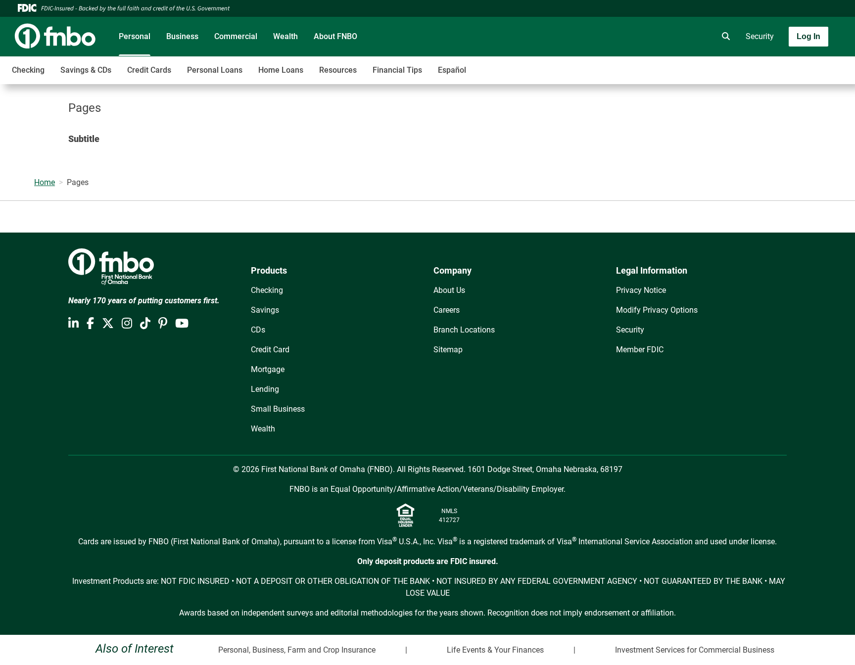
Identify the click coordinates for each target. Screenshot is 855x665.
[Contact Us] (668, 37)
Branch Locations (464, 329)
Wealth (285, 36)
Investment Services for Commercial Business (694, 650)
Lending (265, 389)
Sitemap (448, 349)
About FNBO (335, 36)
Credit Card (270, 349)
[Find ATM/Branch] (641, 37)
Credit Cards (149, 70)
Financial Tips (397, 70)
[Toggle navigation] (777, 64)
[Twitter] (108, 324)
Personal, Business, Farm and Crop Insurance (297, 650)
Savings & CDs (85, 70)
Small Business (278, 409)
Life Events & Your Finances (495, 650)
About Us (449, 290)
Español (452, 70)
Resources (338, 70)
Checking (28, 70)
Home (44, 182)
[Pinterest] (162, 324)
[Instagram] (127, 324)
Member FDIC (640, 349)
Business (182, 36)
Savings (265, 310)
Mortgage (268, 369)
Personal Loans (214, 70)
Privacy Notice (641, 290)
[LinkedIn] (73, 324)
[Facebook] (90, 324)
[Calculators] (696, 37)
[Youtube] (182, 324)
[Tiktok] (145, 324)
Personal (134, 36)
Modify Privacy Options (657, 310)
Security (760, 36)
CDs (258, 329)
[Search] (724, 37)
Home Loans (280, 70)
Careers (446, 310)
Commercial (235, 36)
